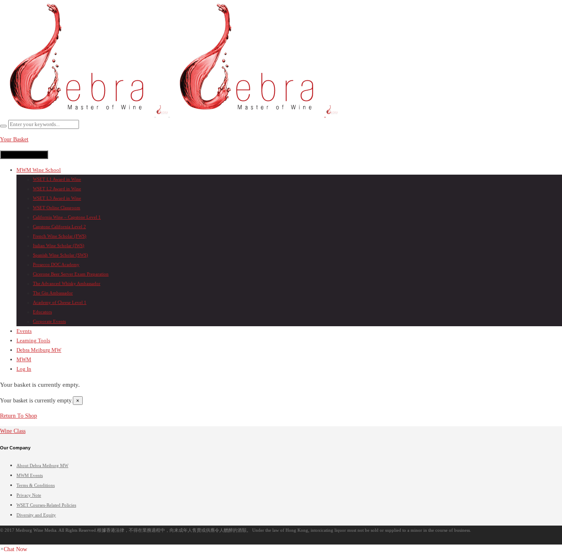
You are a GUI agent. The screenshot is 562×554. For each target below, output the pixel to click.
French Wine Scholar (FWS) (59, 236)
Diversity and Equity (36, 514)
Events (24, 331)
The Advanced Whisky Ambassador (66, 283)
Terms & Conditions (35, 485)
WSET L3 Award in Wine (57, 198)
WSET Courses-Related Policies (46, 505)
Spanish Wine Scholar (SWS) (60, 254)
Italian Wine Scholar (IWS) (58, 245)
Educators (42, 311)
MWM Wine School (38, 170)
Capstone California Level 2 (59, 226)
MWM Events (29, 475)
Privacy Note (28, 495)
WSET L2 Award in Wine (57, 188)
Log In (23, 369)
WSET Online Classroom (56, 207)
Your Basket (14, 139)
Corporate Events (49, 321)
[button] (13, 549)
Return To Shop (18, 416)
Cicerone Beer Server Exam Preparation (71, 273)
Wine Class (13, 431)
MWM (23, 359)
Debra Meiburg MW (38, 350)
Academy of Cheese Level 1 (59, 302)
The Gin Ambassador (53, 292)
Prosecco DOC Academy (56, 264)
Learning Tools (33, 340)
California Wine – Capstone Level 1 (67, 217)
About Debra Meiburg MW (42, 465)
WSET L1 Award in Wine (57, 179)
